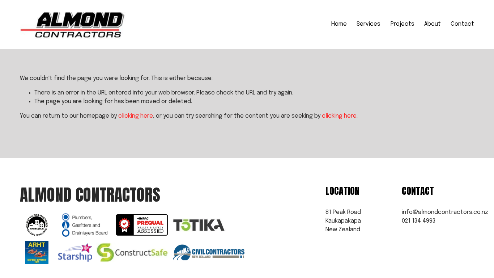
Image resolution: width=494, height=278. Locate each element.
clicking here (135, 116)
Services (368, 24)
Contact (462, 24)
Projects (402, 24)
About (432, 24)
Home (339, 24)
